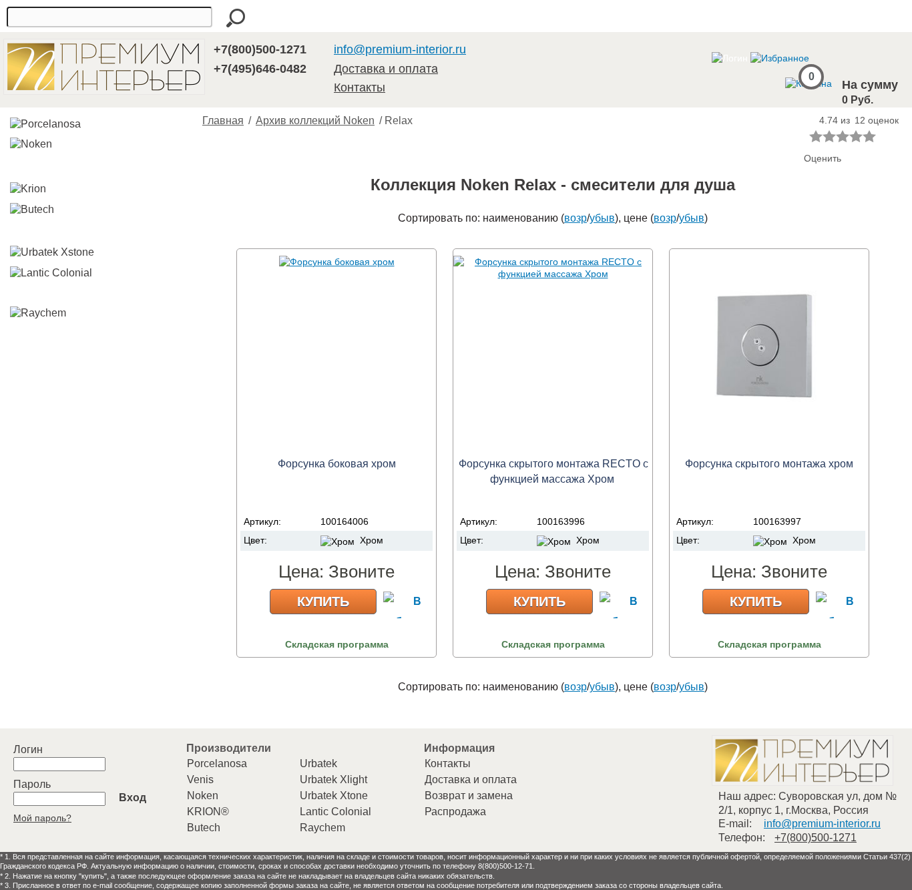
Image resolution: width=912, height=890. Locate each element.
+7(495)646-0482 (260, 68)
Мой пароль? (42, 818)
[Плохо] (829, 136)
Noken (202, 795)
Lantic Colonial (335, 811)
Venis (200, 779)
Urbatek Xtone (334, 795)
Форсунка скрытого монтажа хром (769, 463)
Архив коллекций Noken (315, 120)
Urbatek (318, 763)
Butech (203, 827)
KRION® (208, 811)
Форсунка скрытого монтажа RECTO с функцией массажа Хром (553, 471)
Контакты (359, 87)
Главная (223, 120)
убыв (602, 218)
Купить (323, 601)
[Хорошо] (856, 136)
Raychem (322, 827)
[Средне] (842, 136)
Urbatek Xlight (333, 779)
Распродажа (455, 811)
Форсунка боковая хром (337, 463)
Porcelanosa (217, 763)
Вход (132, 797)
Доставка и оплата (386, 68)
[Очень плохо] (816, 136)
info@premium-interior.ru (400, 49)
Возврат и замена (469, 795)
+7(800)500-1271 (260, 49)
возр (575, 218)
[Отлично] (869, 136)
